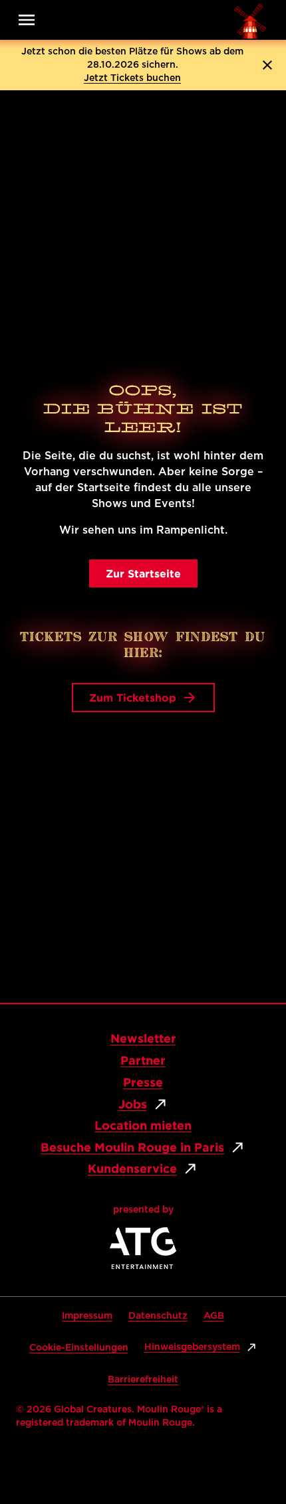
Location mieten (143, 1125)
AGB (214, 1316)
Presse (143, 1082)
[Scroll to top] (250, 1452)
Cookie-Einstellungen (78, 1348)
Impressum (87, 1316)
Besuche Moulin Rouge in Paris (132, 1147)
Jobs (132, 1104)
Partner (143, 1060)
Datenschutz (158, 1316)
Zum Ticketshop (132, 698)
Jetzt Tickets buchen (132, 78)
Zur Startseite (143, 573)
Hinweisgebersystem (192, 1347)
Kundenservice (132, 1168)
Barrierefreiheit (143, 1380)
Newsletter (143, 1038)
